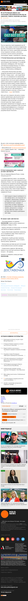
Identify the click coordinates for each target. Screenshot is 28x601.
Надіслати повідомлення (9, 570)
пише (10, 92)
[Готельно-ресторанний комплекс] (14, 8)
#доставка (3, 290)
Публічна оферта (6, 572)
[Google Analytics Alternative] (3, 595)
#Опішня (23, 286)
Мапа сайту (5, 567)
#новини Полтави (5, 288)
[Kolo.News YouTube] (14, 391)
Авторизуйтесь (14, 332)
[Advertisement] (11, 126)
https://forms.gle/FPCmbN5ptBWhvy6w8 (14, 145)
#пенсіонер (10, 290)
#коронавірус (17, 290)
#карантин (3, 283)
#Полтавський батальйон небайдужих (10, 286)
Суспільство (4, 295)
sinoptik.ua (14, 403)
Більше (21, 406)
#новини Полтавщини (16, 288)
